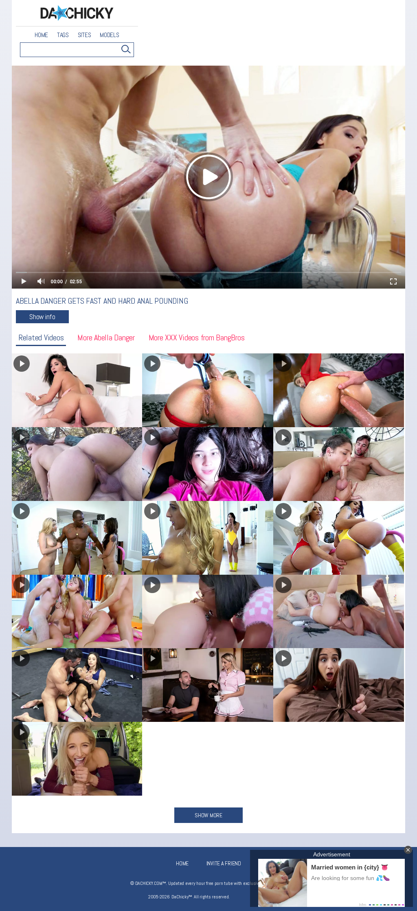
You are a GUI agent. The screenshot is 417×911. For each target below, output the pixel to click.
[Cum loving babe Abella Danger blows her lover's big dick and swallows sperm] (338, 464)
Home (41, 35)
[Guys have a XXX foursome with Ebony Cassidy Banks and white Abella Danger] (76, 612)
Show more (208, 815)
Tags (63, 35)
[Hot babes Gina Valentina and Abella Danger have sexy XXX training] (338, 538)
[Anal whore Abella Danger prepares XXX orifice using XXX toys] (207, 390)
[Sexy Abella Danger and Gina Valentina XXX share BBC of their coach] (76, 538)
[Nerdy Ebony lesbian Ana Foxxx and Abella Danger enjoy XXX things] (207, 612)
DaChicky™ (77, 13)
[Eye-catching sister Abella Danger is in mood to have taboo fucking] (207, 685)
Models (109, 35)
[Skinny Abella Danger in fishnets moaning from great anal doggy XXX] (338, 390)
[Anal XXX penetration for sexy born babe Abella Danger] (76, 390)
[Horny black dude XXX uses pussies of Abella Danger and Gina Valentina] (207, 538)
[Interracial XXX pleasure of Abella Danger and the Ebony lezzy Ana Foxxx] (338, 612)
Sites (84, 35)
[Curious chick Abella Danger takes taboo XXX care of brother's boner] (338, 685)
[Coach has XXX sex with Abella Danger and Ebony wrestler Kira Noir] (76, 685)
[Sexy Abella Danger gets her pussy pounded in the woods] (76, 464)
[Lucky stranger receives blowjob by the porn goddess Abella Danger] (76, 759)
